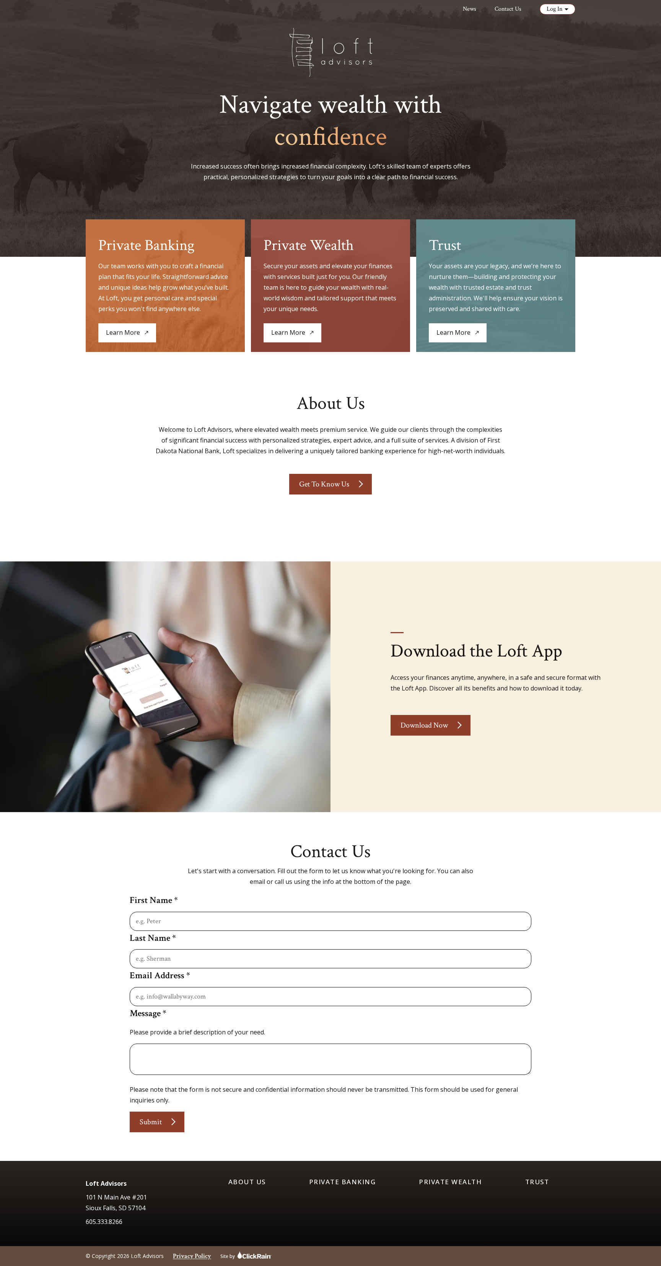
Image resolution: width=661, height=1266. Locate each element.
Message (148, 1013)
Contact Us (508, 9)
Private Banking (342, 1182)
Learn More (123, 335)
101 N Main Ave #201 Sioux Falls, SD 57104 (116, 1202)
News (469, 9)
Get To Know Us (324, 484)
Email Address (160, 975)
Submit (151, 1122)
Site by (227, 1256)
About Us (247, 1182)
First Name (154, 900)
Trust (537, 1182)
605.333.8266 (104, 1221)
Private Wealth (450, 1182)
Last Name (153, 938)
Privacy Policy (192, 1256)
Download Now (424, 725)
